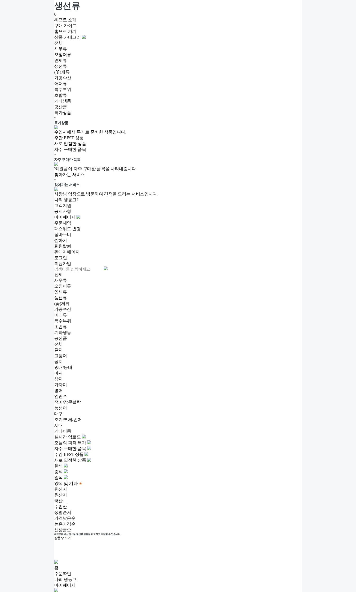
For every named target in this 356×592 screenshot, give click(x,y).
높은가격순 (64, 524)
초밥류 (60, 95)
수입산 (60, 506)
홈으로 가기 (65, 31)
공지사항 (62, 211)
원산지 (60, 495)
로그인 (60, 257)
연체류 (60, 60)
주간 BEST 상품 (69, 137)
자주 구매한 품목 (70, 149)
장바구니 (62, 234)
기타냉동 (62, 101)
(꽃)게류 (62, 72)
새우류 (60, 48)
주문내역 (62, 223)
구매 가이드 (65, 25)
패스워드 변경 (67, 228)
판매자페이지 (67, 252)
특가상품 (62, 112)
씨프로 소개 (65, 19)
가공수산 (62, 77)
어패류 (60, 83)
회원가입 (62, 263)
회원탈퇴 (62, 246)
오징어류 (62, 54)
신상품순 (62, 529)
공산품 (60, 106)
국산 (58, 500)
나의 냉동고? (66, 199)
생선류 (60, 66)
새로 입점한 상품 (70, 143)
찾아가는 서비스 (69, 174)
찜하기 (60, 240)
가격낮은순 (64, 518)
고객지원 (62, 205)
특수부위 (62, 89)
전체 (58, 43)
